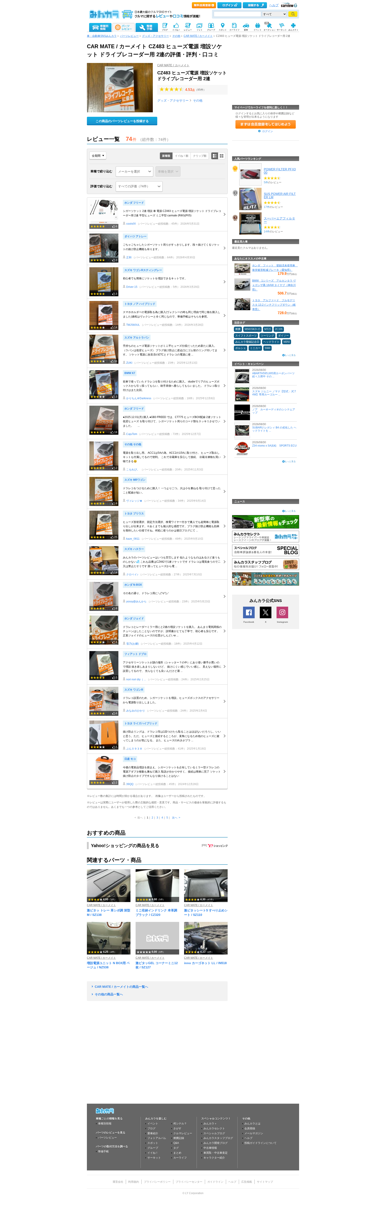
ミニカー (255, 348)
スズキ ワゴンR (133, 689)
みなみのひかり (135, 710)
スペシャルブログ (214, 1133)
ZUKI (129, 362)
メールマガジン (253, 1133)
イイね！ (152, 1152)
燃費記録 (178, 1138)
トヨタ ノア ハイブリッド (139, 303)
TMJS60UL (133, 324)
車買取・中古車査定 (215, 1152)
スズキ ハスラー (134, 549)
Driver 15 (131, 286)
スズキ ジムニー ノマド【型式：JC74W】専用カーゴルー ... (274, 393)
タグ (176, 1147)
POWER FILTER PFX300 (280, 170)
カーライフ (180, 1157)
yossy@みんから (136, 601)
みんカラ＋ (210, 1123)
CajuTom (131, 434)
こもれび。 (133, 469)
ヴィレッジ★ (134, 500)
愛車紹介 (152, 1133)
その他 (176, 36)
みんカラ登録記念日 (247, 341)
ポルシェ (240, 348)
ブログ (151, 1128)
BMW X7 (129, 373)
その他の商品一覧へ (109, 994)
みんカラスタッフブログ (218, 1138)
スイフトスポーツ (246, 335)
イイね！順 (181, 155)
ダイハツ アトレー (135, 236)
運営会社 (118, 1181)
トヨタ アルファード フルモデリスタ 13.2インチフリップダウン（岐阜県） (274, 305)
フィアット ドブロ (135, 654)
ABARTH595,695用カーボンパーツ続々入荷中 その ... (273, 375)
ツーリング (267, 335)
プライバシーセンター (189, 1181)
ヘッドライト (271, 341)
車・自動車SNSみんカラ (102, 36)
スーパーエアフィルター (279, 220)
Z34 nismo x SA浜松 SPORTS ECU (274, 445)
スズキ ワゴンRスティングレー (143, 270)
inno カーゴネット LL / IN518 (205, 963)
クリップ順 (199, 155)
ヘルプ (274, 5)
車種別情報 (104, 1123)
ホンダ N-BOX (133, 584)
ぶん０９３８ (134, 748)
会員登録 (249, 1128)
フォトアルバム (156, 1138)
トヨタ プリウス (134, 513)
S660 (267, 348)
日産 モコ (130, 758)
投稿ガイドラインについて (260, 1143)
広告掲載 (246, 1181)
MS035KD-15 (252, 329)
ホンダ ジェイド (134, 618)
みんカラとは (252, 1123)
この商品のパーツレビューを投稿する (122, 121)
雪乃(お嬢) (132, 643)
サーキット (154, 1157)
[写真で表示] (221, 155)
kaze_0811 (133, 538)
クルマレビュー (182, 1133)
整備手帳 (103, 1151)
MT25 (267, 329)
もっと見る (290, 355)
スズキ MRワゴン (134, 479)
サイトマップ (265, 1181)
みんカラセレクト (214, 1128)
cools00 (131, 223)
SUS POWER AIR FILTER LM (280, 195)
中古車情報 (210, 1147)
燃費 (238, 329)
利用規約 (133, 1181)
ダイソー (283, 335)
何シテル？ (180, 1123)
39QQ (129, 784)
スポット (152, 1143)
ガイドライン (215, 1181)
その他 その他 (132, 444)
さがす (177, 1128)
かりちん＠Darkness (138, 398)
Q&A (176, 1143)
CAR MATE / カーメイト (198, 36)
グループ (152, 1147)
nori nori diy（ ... (136, 679)
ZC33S (279, 329)
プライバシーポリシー (157, 1181)
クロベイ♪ (132, 574)
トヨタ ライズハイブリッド (140, 723)
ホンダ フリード (134, 202)
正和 (129, 257)
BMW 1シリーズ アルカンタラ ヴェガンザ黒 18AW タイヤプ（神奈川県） (274, 285)
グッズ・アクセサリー (155, 36)
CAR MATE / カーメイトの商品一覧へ (121, 986)
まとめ (177, 1152)
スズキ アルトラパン (136, 337)
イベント (152, 1123)
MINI (286, 341)
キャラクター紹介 (214, 1157)
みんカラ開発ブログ (215, 1143)
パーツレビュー (129, 36)
